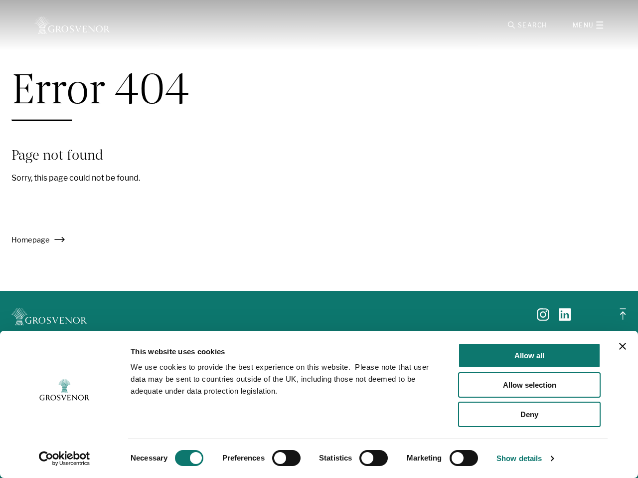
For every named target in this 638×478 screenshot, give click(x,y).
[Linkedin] (565, 318)
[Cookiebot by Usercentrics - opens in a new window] (64, 458)
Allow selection (529, 385)
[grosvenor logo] (49, 316)
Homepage (31, 240)
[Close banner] (622, 346)
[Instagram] (543, 318)
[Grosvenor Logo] (72, 25)
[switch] (286, 458)
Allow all (529, 355)
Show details (519, 458)
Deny (529, 414)
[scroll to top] (623, 318)
